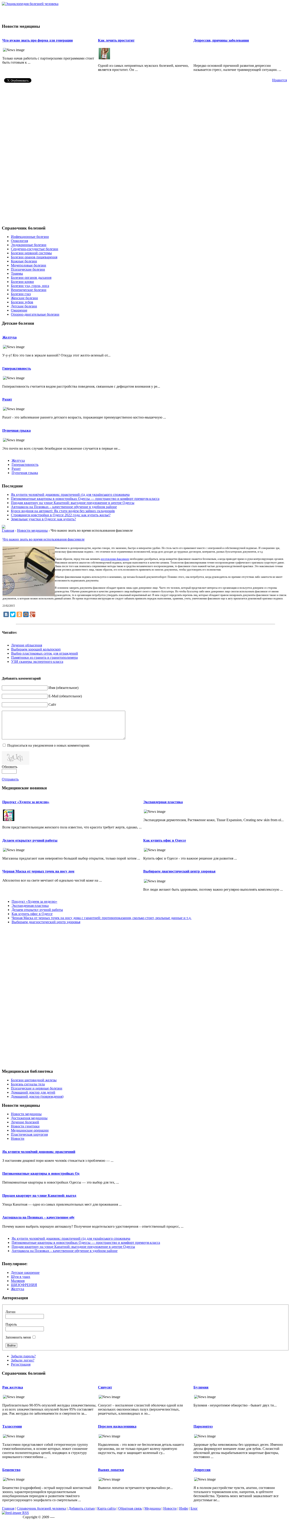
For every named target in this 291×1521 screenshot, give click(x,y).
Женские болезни (24, 298)
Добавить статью (81, 1508)
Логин (10, 1312)
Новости (17, 1138)
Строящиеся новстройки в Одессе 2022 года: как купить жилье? (60, 515)
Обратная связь (130, 1508)
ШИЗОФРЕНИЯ (24, 1285)
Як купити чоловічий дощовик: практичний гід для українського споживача (70, 494)
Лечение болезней (25, 1122)
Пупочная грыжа (16, 430)
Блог (194, 1508)
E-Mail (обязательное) (65, 696)
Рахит (7, 399)
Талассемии (12, 1426)
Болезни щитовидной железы (34, 1080)
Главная (8, 530)
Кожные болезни (24, 261)
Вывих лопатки (111, 1470)
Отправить (10, 779)
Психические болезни (28, 269)
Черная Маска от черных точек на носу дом (38, 871)
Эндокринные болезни (28, 245)
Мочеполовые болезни (28, 265)
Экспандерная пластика (163, 802)
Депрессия (202, 1470)
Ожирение (19, 310)
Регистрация (20, 1364)
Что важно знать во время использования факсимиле (44, 539)
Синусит (105, 1387)
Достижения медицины (29, 1118)
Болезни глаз (21, 294)
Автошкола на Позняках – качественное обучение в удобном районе (64, 507)
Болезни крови (22, 282)
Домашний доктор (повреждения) (37, 1096)
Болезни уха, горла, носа (30, 286)
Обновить (9, 767)
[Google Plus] (32, 614)
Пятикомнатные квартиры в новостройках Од (40, 1173)
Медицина (152, 1508)
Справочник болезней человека (41, 1508)
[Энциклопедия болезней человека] (30, 4)
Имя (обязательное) (63, 688)
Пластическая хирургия (29, 1134)
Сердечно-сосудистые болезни (34, 249)
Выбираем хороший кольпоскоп (36, 649)
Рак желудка (12, 1387)
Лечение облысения (26, 645)
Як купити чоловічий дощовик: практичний (38, 1152)
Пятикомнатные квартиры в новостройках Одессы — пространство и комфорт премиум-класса (85, 499)
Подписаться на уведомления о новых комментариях (48, 745)
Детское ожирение (25, 1272)
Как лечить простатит (116, 40)
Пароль (11, 1324)
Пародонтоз (203, 1426)
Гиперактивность (16, 368)
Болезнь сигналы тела (28, 1084)
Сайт (52, 704)
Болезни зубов (22, 302)
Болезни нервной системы (31, 253)
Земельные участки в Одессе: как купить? (43, 519)
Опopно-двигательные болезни (35, 314)
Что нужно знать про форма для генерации (37, 40)
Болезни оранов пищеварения (34, 257)
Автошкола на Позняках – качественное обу (38, 1217)
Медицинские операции (30, 1130)
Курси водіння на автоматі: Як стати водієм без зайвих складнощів (63, 511)
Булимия (200, 1387)
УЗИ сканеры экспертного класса (37, 661)
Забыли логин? (22, 1360)
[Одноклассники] (19, 614)
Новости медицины (32, 530)
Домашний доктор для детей (33, 1092)
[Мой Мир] (26, 614)
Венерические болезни (28, 290)
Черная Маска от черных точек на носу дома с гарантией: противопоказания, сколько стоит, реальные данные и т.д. (101, 918)
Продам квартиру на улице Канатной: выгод (39, 1195)
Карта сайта (106, 1508)
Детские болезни (24, 306)
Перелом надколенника (117, 1426)
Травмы (17, 273)
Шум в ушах (20, 1277)
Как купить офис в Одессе (164, 840)
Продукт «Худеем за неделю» (25, 802)
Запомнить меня (18, 1337)
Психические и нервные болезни (36, 1088)
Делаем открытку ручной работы (30, 840)
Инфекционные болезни (30, 237)
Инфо (183, 1508)
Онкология (19, 241)
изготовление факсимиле (115, 559)
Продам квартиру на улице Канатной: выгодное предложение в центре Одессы (72, 503)
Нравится (279, 80)
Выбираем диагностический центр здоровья (179, 871)
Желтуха (9, 337)
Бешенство (11, 1470)
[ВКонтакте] (6, 614)
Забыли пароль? (23, 1356)
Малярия (18, 1281)
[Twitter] (12, 614)
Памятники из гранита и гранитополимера (44, 657)
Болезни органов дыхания (31, 277)
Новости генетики (25, 1126)
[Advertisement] (145, 13)
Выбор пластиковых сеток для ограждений (44, 653)
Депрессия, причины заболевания (221, 40)
